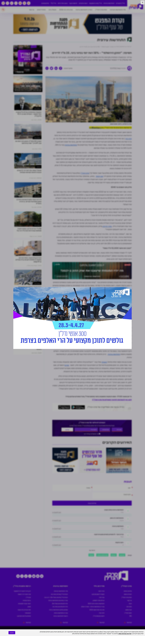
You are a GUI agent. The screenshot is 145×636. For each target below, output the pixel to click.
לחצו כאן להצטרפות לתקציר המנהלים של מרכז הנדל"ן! (112, 399)
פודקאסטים (45, 3)
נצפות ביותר (37, 108)
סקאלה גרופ (52, 10)
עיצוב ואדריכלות (63, 3)
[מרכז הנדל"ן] (136, 6)
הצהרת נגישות (128, 594)
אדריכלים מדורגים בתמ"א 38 (60, 603)
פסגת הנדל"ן (128, 613)
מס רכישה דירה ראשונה (24, 594)
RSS (131, 616)
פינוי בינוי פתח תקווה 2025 (96, 610)
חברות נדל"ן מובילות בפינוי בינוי (59, 594)
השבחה (104, 362)
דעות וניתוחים (83, 3)
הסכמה (12, 632)
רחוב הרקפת (119, 542)
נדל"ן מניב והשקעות (95, 3)
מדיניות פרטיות (128, 591)
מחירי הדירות (107, 226)
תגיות (130, 603)
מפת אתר (129, 607)
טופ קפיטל (99, 176)
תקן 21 (91, 555)
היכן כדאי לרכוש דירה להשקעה (22, 591)
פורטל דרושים (41, 10)
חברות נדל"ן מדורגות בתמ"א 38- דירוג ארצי (56, 597)
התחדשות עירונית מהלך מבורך (113, 510)
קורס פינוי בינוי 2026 (66, 10)
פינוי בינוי (128, 138)
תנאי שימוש (128, 610)
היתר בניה (101, 613)
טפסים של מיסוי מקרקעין (24, 616)
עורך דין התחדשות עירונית (61, 613)
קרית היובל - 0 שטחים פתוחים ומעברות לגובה (108, 534)
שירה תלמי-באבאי (102, 555)
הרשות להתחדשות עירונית (60, 616)
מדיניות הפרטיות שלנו (124, 634)
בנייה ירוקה (101, 591)
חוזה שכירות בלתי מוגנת (24, 610)
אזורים (67, 365)
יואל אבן (122, 555)
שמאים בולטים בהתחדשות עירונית (58, 610)
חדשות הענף (73, 3)
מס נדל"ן (28, 597)
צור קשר (31, 10)
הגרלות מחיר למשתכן (98, 600)
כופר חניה (101, 597)
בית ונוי (38, 167)
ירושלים (114, 555)
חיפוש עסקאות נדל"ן (98, 616)
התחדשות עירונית (108, 3)
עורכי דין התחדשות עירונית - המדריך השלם (92, 607)
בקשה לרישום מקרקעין (98, 594)
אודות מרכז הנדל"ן (101, 10)
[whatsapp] (47, 68)
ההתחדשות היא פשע (116, 518)
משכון (29, 607)
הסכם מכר (28, 613)
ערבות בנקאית (27, 600)
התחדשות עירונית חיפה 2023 (96, 603)
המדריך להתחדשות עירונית (84, 10)
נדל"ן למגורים (120, 3)
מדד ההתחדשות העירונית (118, 10)
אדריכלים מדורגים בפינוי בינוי (60, 607)
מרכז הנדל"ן (84, 173)
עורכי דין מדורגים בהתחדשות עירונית (58, 600)
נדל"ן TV (53, 3)
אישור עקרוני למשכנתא (24, 603)
